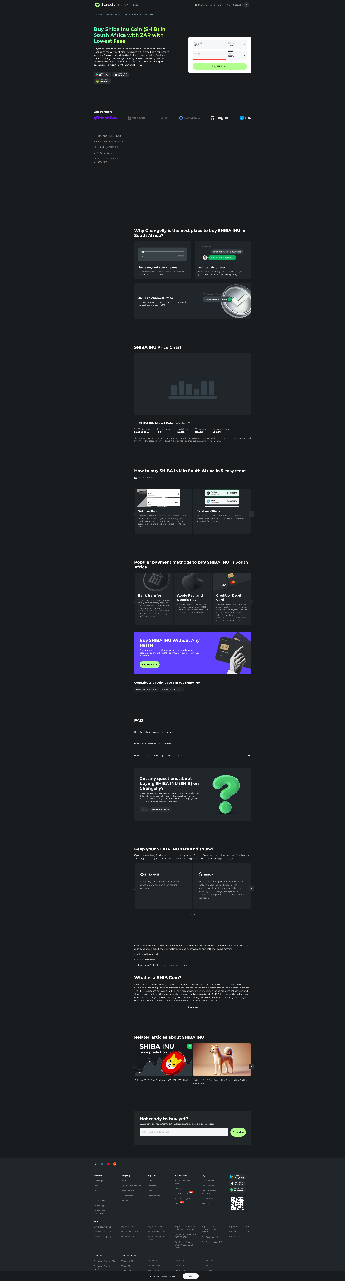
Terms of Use (208, 1181)
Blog (220, 5)
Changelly (98, 14)
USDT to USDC (182, 1265)
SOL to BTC (207, 1265)
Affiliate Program (183, 1198)
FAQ (228, 5)
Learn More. (176, 1276)
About (124, 1181)
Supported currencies (131, 1186)
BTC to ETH (126, 1266)
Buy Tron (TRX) (155, 1226)
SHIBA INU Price (142, 429)
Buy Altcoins (235, 1236)
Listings (178, 1188)
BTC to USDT (127, 1261)
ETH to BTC (153, 1260)
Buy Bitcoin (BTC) (102, 1227)
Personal (122, 5)
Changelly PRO (128, 1200)
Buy (96, 1186)
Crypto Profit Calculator (100, 1212)
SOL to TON (207, 1260)
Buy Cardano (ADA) (211, 1237)
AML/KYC (206, 1203)
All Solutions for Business (182, 1182)
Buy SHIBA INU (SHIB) (239, 1226)
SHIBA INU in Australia (146, 689)
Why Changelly (103, 152)
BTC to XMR (126, 1271)
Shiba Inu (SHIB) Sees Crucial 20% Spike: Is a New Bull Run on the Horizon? (220, 1082)
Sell (95, 1191)
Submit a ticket (160, 809)
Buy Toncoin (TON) (156, 1231)
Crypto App (99, 1205)
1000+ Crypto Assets (113, 14)
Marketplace (99, 1200)
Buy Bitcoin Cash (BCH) (213, 1242)
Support (237, 5)
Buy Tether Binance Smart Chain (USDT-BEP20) (184, 1245)
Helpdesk (152, 1186)
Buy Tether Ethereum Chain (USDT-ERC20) (185, 1227)
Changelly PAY (181, 1193)
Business (137, 5)
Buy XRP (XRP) (128, 1226)
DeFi (96, 1195)
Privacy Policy (208, 1186)
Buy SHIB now (149, 664)
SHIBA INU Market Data (108, 141)
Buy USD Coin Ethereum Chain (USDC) (209, 1229)
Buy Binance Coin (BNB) (156, 1237)
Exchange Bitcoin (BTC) (105, 1261)
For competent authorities (209, 1192)
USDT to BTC (181, 1260)
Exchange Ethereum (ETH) (103, 1267)
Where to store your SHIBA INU (106, 160)
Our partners (127, 1195)
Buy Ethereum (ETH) (103, 1232)
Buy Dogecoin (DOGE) (239, 1231)
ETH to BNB (153, 1270)
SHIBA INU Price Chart (107, 135)
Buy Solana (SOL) (129, 1236)
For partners (207, 1198)
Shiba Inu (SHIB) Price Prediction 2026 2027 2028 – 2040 (161, 1080)
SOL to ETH (207, 1270)
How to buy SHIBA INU (108, 147)
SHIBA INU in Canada (172, 689)
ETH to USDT (154, 1265)
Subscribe (238, 1132)
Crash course (154, 1195)
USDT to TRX (181, 1270)
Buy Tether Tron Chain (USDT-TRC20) (185, 1235)
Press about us (128, 1191)
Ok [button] (190, 1276)
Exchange (98, 1181)
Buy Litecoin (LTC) (102, 1237)
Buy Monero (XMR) (130, 1231)
